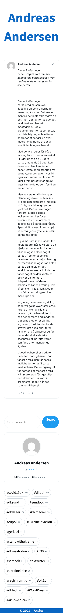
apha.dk (33, 469)
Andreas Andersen (31, 27)
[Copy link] (54, 64)
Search (50, 422)
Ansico (39, 610)
